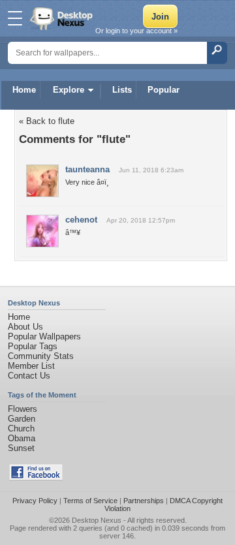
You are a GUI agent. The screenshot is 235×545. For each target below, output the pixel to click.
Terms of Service (90, 501)
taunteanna (87, 169)
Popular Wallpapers (44, 336)
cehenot (81, 220)
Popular (164, 90)
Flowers (22, 409)
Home (24, 90)
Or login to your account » (136, 31)
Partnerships (143, 501)
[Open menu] (15, 18)
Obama (21, 438)
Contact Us (29, 376)
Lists (122, 90)
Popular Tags (32, 346)
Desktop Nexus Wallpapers (62, 18)
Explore (68, 90)
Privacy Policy (34, 501)
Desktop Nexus (96, 520)
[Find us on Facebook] (36, 477)
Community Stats (41, 356)
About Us (25, 327)
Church (21, 428)
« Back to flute (46, 121)
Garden (21, 419)
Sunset (21, 448)
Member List (31, 366)
